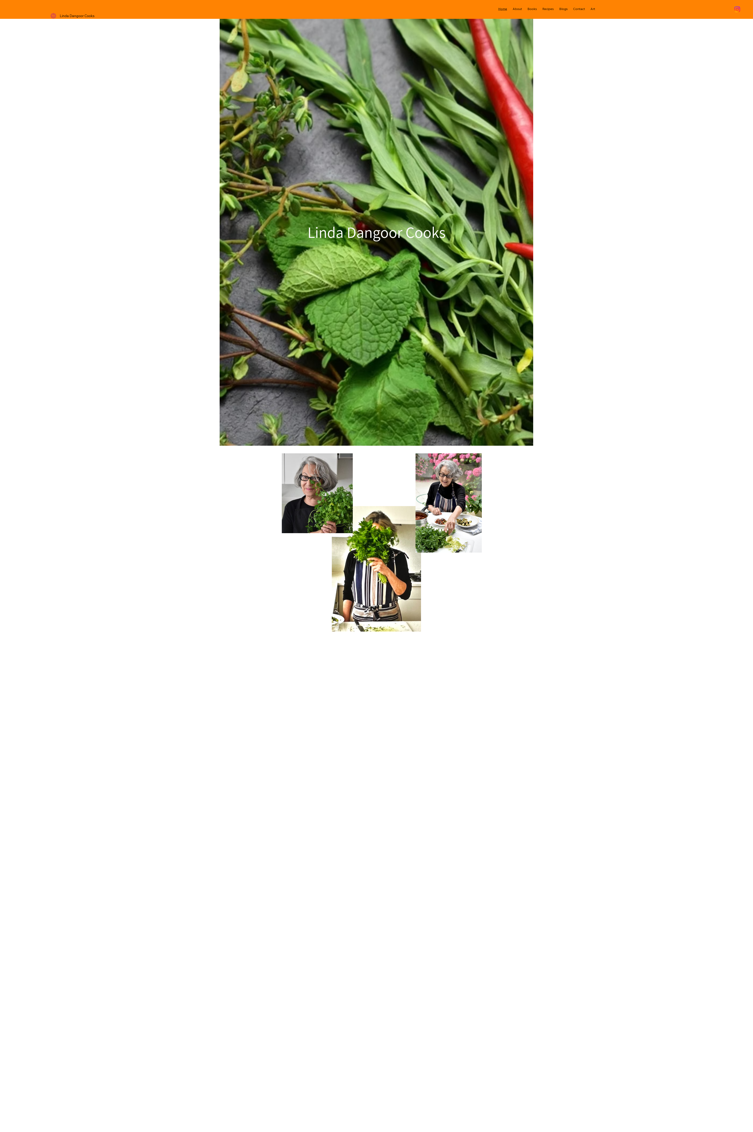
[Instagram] (737, 9)
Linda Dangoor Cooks (77, 16)
